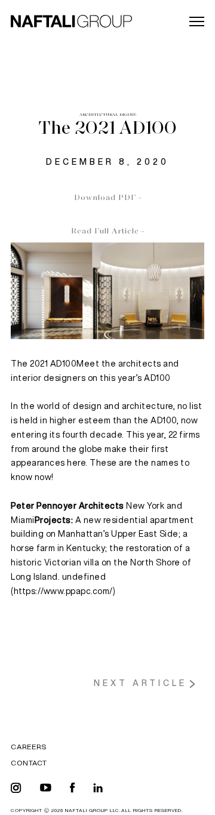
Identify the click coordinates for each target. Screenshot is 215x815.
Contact (29, 763)
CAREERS (29, 747)
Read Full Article (105, 231)
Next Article (140, 683)
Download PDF (105, 198)
